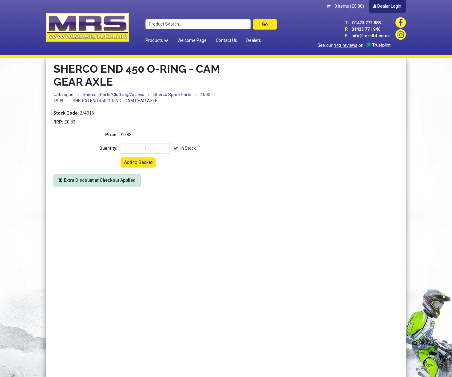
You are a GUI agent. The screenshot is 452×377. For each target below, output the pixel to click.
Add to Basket (138, 162)
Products (154, 40)
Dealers (253, 40)
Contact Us (226, 40)
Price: (111, 134)
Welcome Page (192, 40)
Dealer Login (388, 6)
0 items (349, 6)
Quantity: (108, 148)
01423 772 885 (363, 22)
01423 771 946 (362, 29)
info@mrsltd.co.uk (367, 35)
